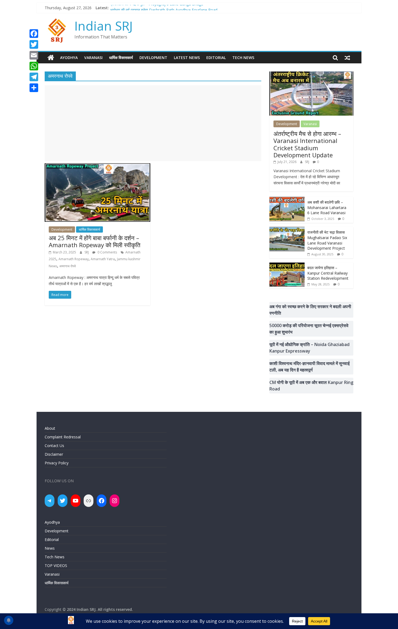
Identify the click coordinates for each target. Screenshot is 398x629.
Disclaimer (54, 454)
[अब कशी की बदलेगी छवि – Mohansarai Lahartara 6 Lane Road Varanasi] (287, 199)
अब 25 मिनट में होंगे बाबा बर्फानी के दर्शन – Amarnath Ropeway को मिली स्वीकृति (94, 241)
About (50, 428)
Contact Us (54, 445)
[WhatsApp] (33, 66)
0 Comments (107, 252)
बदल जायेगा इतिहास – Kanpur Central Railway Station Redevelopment (327, 273)
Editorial (216, 57)
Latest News (187, 57)
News (50, 548)
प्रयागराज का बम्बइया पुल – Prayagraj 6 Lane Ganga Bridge (156, 7)
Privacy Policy (56, 462)
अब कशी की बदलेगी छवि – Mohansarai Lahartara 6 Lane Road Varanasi (326, 207)
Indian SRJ (103, 25)
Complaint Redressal (63, 436)
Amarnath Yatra (103, 259)
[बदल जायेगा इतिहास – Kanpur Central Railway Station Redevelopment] (287, 265)
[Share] (33, 87)
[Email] (33, 55)
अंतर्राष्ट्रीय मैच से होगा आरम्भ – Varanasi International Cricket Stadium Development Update (307, 144)
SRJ (87, 252)
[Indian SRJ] (51, 57)
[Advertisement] (153, 123)
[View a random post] (347, 57)
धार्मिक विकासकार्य (121, 57)
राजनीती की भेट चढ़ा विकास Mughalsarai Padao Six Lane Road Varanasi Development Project (327, 240)
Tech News (243, 57)
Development (153, 57)
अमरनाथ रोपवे (67, 266)
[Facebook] (33, 33)
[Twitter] (33, 44)
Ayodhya (69, 57)
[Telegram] (33, 76)
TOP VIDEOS (56, 565)
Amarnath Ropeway (73, 259)
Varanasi (93, 57)
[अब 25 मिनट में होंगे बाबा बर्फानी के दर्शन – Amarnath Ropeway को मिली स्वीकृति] (97, 167)
